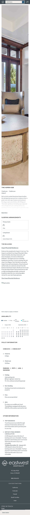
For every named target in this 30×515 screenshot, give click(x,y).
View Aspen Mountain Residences (11, 278)
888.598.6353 (15, 478)
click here (19, 425)
